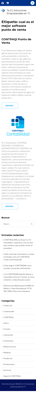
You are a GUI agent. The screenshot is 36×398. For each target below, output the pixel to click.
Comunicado (9, 311)
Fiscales (7, 329)
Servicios (7, 370)
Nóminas (7, 352)
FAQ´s (6, 323)
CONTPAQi (8, 317)
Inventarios (8, 341)
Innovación (8, 335)
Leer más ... (9, 106)
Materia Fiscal (10, 347)
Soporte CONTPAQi (12, 376)
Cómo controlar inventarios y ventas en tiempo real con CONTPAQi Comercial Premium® (19, 257)
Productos (8, 358)
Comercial (8, 305)
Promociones (9, 364)
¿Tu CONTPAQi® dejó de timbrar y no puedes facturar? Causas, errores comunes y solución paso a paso (19, 277)
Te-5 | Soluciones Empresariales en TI (18, 12)
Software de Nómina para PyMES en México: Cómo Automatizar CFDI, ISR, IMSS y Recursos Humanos (19, 288)
